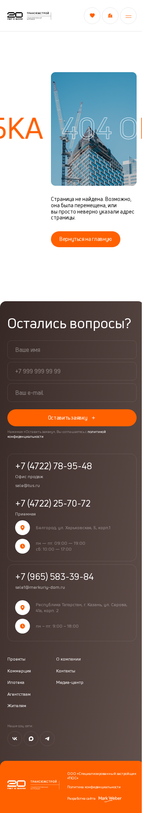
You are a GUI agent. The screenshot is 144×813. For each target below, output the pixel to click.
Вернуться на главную (85, 238)
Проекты (16, 659)
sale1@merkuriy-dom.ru (40, 587)
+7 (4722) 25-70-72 (52, 508)
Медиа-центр (69, 682)
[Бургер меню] (127, 15)
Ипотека (15, 682)
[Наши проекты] (108, 15)
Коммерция (19, 671)
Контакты (65, 671)
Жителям (16, 706)
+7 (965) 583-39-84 (54, 576)
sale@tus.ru (27, 485)
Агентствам (19, 694)
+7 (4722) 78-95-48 (53, 470)
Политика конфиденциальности (94, 787)
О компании (68, 659)
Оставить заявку (68, 417)
